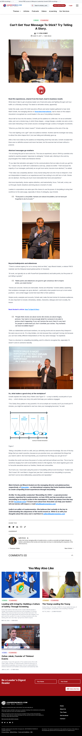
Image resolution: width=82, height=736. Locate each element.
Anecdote (25, 487)
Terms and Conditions (23, 732)
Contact (62, 718)
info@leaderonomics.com (46, 504)
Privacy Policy (5, 732)
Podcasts (35, 11)
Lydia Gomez (43, 33)
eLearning (53, 11)
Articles (26, 11)
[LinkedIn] (7, 722)
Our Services (64, 11)
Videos (44, 11)
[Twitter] (4, 722)
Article (36, 20)
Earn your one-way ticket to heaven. (10, 719)
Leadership (45, 20)
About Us (63, 709)
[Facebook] (2, 722)
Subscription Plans (59, 5)
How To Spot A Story (32, 309)
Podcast (46, 600)
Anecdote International (43, 111)
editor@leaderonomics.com (54, 514)
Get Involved (64, 715)
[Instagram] (12, 722)
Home (62, 706)
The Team (63, 712)
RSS (31, 732)
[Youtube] (10, 722)
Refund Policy (13, 732)
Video (5, 652)
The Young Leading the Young (56, 604)
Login (70, 5)
